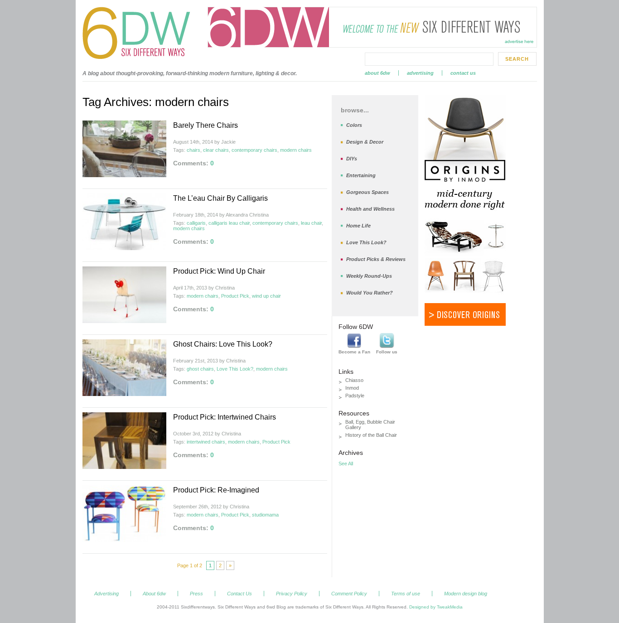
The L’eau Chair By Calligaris (220, 198)
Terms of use (405, 593)
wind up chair (266, 296)
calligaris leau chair (229, 223)
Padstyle (354, 395)
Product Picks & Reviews (376, 259)
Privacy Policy (291, 593)
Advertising (420, 73)
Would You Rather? (369, 292)
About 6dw (377, 73)
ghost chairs (200, 369)
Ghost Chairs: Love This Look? (222, 344)
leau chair (311, 223)
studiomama (265, 514)
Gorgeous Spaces (367, 192)
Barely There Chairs (205, 125)
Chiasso (354, 380)
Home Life (358, 225)
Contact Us (463, 73)
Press (196, 593)
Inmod (352, 388)
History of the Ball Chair (371, 435)
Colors (354, 125)
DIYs (351, 158)
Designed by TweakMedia (436, 606)
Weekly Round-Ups (369, 276)
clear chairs (216, 150)
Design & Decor (364, 142)
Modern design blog (465, 593)
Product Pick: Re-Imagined (216, 490)
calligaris (196, 223)
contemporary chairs (254, 150)
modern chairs (296, 150)
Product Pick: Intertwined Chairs (224, 417)
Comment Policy (349, 593)
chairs (193, 150)
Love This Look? (235, 369)
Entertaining (361, 175)
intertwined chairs (206, 441)
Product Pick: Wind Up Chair (219, 271)
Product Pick (235, 296)
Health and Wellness (370, 209)
